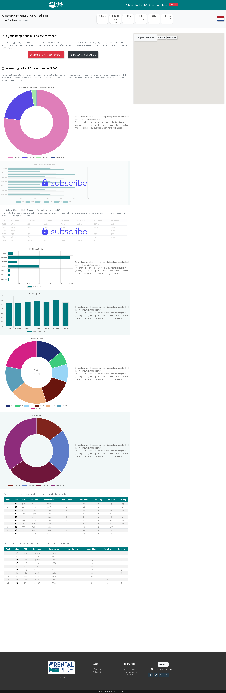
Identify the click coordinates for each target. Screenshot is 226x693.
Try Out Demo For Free (84, 55)
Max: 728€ (172, 38)
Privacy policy (131, 675)
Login (164, 5)
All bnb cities (97, 672)
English (162, 664)
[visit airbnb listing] (16, 504)
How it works (131, 669)
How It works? (141, 5)
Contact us (97, 669)
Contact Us (154, 5)
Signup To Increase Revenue (47, 55)
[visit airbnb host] (17, 553)
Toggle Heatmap (145, 37)
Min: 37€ (161, 38)
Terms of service (131, 672)
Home (130, 5)
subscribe (68, 183)
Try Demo (173, 5)
